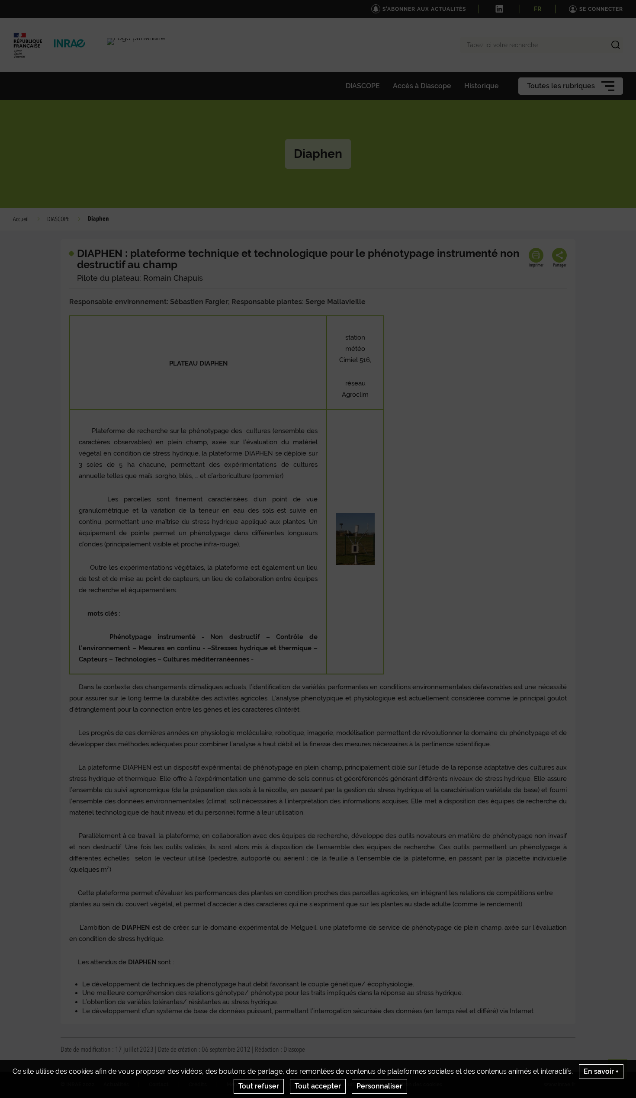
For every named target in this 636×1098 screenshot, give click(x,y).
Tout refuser (258, 1086)
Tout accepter (318, 1086)
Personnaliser (379, 1086)
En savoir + (601, 1071)
